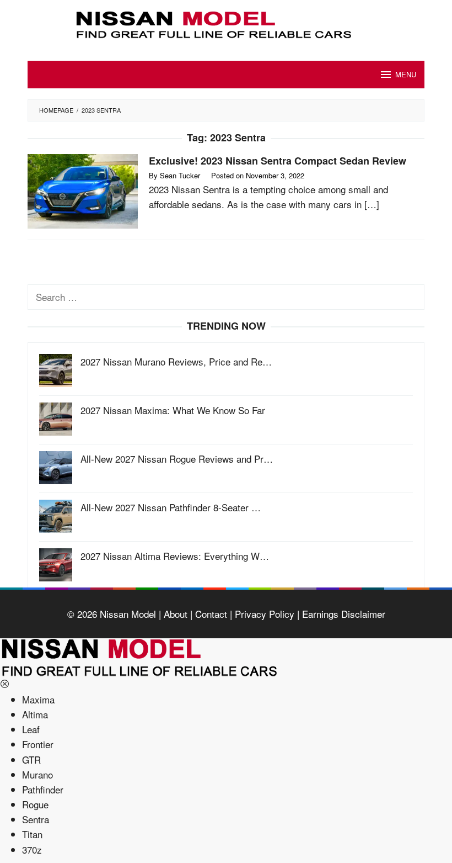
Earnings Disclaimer (342, 614)
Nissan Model (128, 614)
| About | (174, 614)
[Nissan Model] (226, 23)
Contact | (212, 614)
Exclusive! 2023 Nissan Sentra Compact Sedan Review (277, 160)
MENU (405, 74)
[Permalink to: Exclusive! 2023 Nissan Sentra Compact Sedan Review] (83, 190)
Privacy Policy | (265, 614)
